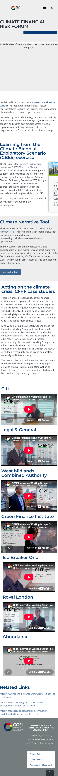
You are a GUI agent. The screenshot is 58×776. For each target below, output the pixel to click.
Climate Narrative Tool (24, 222)
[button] (44, 8)
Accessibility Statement (41, 765)
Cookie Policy (36, 759)
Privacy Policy (36, 754)
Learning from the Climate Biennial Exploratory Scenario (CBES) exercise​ (23, 151)
